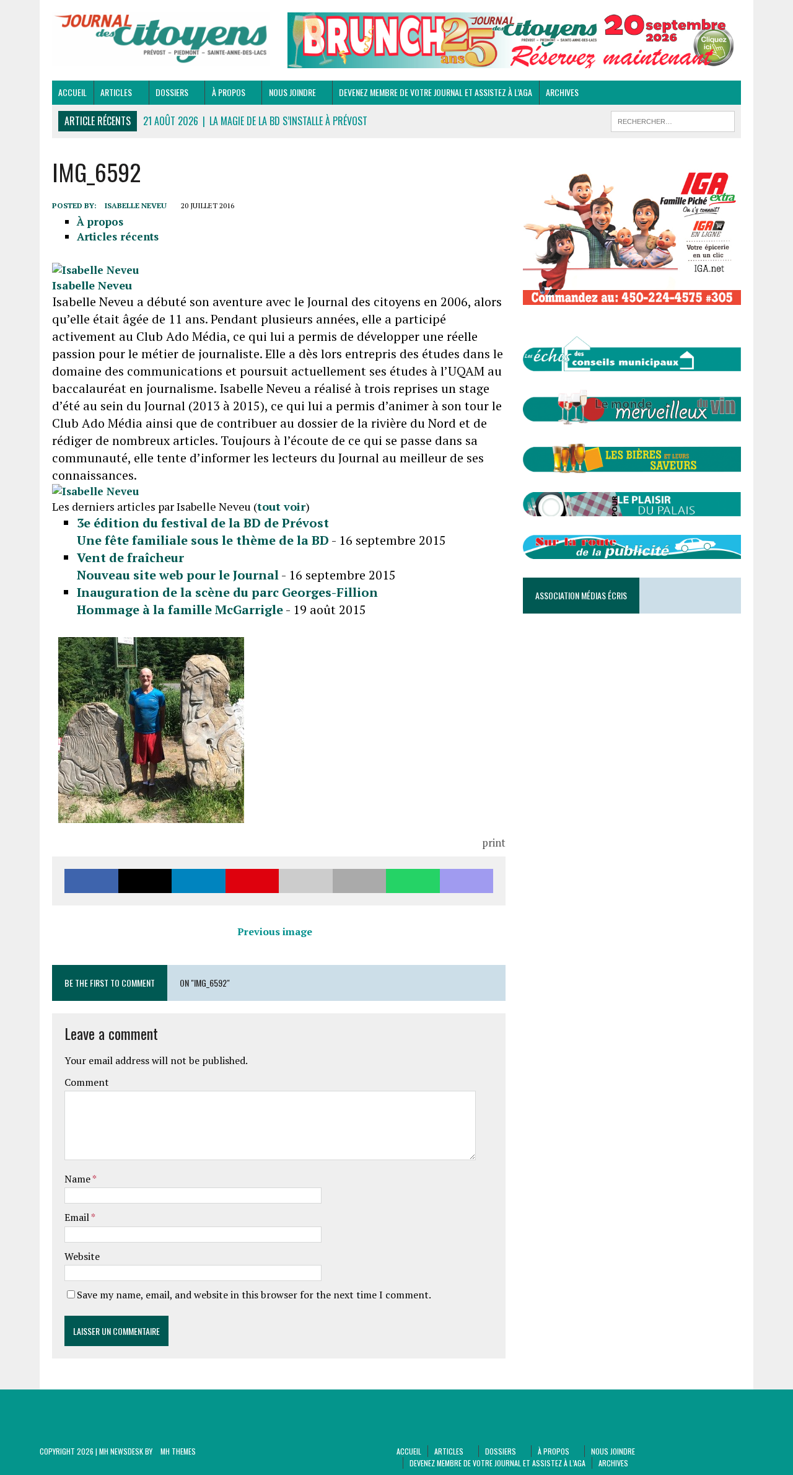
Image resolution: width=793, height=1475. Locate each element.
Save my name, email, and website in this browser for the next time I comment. (254, 1294)
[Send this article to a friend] (306, 881)
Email (77, 1217)
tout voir (281, 506)
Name (78, 1179)
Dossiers (172, 92)
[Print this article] (360, 881)
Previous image (274, 931)
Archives (562, 92)
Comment (86, 1082)
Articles (116, 92)
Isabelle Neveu (136, 205)
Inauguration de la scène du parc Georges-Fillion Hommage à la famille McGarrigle (227, 601)
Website (82, 1256)
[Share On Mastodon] (467, 881)
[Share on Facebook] (91, 881)
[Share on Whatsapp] (413, 881)
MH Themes (178, 1451)
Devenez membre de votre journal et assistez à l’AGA (435, 92)
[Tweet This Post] (145, 881)
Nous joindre (292, 92)
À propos (228, 92)
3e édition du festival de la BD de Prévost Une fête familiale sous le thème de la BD (203, 531)
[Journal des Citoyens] (161, 39)
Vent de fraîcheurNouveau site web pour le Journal (178, 566)
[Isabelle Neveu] (95, 270)
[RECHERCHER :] (673, 119)
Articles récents (118, 236)
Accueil (72, 92)
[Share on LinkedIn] (199, 881)
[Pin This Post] (252, 881)
